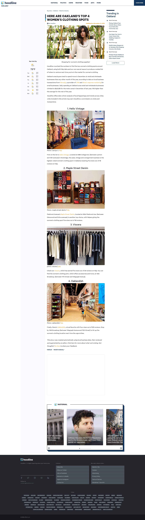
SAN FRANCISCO (41, 495)
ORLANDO (84, 504)
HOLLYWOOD (107, 500)
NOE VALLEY (58, 504)
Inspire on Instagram (62, 479)
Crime (71, 3)
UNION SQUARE (78, 509)
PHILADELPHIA (91, 504)
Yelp (103, 26)
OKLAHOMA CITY (76, 504)
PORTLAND (118, 504)
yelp (59, 266)
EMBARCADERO (48, 500)
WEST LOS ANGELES (107, 509)
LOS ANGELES (60, 502)
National (54, 3)
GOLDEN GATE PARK (88, 500)
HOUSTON (121, 500)
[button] (49, 448)
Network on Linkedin (62, 476)
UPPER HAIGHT (87, 509)
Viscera (57, 271)
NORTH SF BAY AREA (57, 495)
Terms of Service (97, 479)
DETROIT (94, 497)
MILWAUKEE (110, 502)
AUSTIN (94, 495)
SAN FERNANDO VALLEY (103, 507)
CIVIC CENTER (52, 497)
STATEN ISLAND (48, 509)
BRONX (113, 495)
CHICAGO (37, 497)
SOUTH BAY (26, 495)
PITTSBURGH (106, 504)
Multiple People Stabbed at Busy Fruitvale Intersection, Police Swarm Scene (116, 56)
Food (86, 3)
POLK (112, 504)
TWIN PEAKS (70, 509)
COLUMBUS (67, 497)
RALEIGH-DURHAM (51, 507)
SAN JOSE (33, 495)
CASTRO (24, 497)
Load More (115, 63)
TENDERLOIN (62, 509)
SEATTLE (113, 507)
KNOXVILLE (35, 502)
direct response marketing (92, 82)
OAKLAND (49, 495)
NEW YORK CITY (50, 504)
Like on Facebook (62, 473)
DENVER (88, 497)
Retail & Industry (64, 10)
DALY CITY (66, 495)
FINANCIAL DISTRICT (65, 500)
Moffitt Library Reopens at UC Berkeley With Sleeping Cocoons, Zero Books (116, 47)
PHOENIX (99, 504)
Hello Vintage (64, 155)
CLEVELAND (60, 497)
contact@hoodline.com (27, 483)
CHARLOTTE (30, 497)
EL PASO (41, 500)
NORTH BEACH (67, 504)
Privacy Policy (96, 476)
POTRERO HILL (29, 507)
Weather (78, 3)
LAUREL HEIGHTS (51, 502)
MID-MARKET (102, 502)
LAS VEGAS (42, 502)
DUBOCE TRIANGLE (119, 497)
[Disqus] (75, 374)
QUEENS (36, 507)
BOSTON (107, 495)
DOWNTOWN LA (109, 497)
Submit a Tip (95, 467)
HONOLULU (114, 500)
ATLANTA (89, 495)
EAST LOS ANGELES (32, 500)
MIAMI (95, 502)
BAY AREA (73, 495)
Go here (57, 346)
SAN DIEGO (93, 507)
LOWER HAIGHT (68, 502)
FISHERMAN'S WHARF (77, 500)
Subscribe (139, 3)
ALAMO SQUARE (81, 495)
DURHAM (24, 500)
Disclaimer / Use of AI (98, 482)
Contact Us (60, 482)
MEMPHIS (90, 502)
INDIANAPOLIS (27, 502)
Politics (63, 3)
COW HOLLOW (75, 497)
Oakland (55, 10)
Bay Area (49, 10)
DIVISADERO (101, 497)
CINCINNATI (44, 497)
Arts (92, 3)
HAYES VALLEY (98, 500)
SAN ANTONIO (86, 507)
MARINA (84, 502)
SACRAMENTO (68, 507)
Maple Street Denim (67, 214)
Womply (63, 82)
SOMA (118, 507)
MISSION (27, 504)
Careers (94, 470)
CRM (77, 82)
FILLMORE (56, 500)
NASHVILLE (33, 504)
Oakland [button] (4, 6)
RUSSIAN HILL (60, 507)
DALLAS (82, 497)
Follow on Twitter (62, 470)
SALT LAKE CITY (77, 507)
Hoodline (52, 23)
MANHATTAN (77, 502)
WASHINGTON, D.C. (97, 509)
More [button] (99, 3)
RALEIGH (42, 507)
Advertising (95, 473)
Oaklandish (61, 327)
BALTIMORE (101, 495)
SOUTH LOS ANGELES (38, 509)
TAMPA (55, 509)
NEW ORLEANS (41, 504)
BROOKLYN (119, 495)
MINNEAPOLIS (118, 502)
